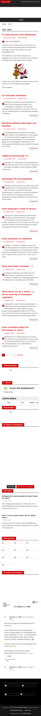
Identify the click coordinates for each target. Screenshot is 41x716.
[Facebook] (19, 5)
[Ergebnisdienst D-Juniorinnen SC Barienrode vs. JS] (30, 467)
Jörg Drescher (22, 98)
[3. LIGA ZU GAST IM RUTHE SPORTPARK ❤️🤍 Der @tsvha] (11, 456)
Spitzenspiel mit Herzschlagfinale (17, 179)
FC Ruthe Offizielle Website (20, 707)
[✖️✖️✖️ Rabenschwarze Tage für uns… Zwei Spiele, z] (30, 434)
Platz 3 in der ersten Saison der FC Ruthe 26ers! (19, 516)
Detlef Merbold (22, 38)
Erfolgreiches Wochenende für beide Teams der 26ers (20, 497)
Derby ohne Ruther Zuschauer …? (17, 266)
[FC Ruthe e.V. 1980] (7, 604)
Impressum (28, 710)
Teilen (7, 660)
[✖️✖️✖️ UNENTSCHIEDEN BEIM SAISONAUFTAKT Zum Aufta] (30, 445)
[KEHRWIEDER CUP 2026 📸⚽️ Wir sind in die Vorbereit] (11, 467)
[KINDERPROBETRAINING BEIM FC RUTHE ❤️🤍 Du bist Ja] (30, 478)
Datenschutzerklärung (16, 710)
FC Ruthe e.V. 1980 (15, 617)
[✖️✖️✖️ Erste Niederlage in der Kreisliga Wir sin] (11, 445)
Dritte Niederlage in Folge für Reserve (19, 209)
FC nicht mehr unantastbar (14, 95)
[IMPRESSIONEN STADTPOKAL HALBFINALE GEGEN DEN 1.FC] (30, 456)
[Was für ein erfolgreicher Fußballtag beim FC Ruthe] (11, 434)
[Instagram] (22, 5)
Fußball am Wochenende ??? (15, 156)
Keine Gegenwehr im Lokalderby (17, 239)
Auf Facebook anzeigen (9, 659)
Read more (33, 115)
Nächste (20, 355)
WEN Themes (27, 713)
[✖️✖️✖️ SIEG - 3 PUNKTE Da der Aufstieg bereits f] (11, 478)
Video (9, 656)
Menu (21, 20)
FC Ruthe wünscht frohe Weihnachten (19, 35)
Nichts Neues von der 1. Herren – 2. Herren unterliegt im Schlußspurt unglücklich (18, 294)
